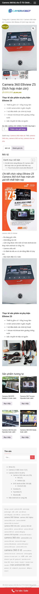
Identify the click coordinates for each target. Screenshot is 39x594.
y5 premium (22, 568)
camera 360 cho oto (12, 526)
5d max (6, 509)
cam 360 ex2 (22, 512)
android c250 (18, 509)
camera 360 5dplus (26, 517)
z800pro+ (29, 568)
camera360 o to (26, 538)
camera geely (28, 553)
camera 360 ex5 (28, 529)
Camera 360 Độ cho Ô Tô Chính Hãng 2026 (17, 3)
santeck (6, 568)
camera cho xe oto (9, 553)
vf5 (10, 568)
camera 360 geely (20, 532)
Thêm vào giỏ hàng (17, 129)
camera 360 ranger (20, 541)
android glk (7, 512)
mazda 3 (22, 562)
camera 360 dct (26, 526)
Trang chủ (5, 19)
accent (11, 509)
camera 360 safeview (10, 544)
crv (19, 556)
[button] (33, 28)
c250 (16, 512)
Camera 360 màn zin (17, 135)
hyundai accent (26, 559)
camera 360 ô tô (13, 550)
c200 (13, 512)
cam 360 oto (16, 514)
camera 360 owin (9, 541)
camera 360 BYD (20, 520)
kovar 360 (7, 562)
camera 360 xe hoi (16, 138)
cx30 (22, 556)
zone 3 (6, 571)
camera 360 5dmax (11, 517)
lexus (12, 562)
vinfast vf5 (15, 568)
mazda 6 (6, 565)
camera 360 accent (9, 520)
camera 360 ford (9, 532)
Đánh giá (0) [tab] (17, 148)
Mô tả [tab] (7, 148)
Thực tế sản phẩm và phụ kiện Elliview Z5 (20, 168)
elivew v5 (6, 559)
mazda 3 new (29, 562)
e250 (30, 556)
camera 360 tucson (9, 547)
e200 (26, 556)
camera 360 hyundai (11, 534)
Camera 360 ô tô (17, 19)
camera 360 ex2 (18, 529)
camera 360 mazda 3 (25, 534)
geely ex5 (18, 559)
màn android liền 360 (19, 565)
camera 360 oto (12, 537)
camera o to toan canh (10, 556)
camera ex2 (19, 553)
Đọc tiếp (7, 403)
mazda (17, 562)
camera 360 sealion (22, 544)
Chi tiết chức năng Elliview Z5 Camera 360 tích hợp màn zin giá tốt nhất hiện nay (19, 164)
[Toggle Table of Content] (32, 160)
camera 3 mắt (25, 514)
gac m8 (12, 559)
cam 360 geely (8, 514)
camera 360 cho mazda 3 (11, 523)
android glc (26, 509)
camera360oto (27, 550)
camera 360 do (8, 529)
